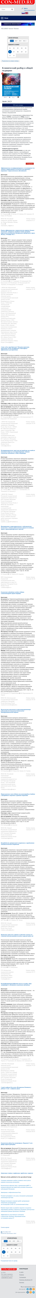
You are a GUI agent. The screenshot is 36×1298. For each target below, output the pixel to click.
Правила (21, 1274)
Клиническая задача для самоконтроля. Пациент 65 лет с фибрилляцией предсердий (17, 1143)
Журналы (16, 28)
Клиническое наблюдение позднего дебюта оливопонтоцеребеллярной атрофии (12, 592)
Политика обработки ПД (25, 1280)
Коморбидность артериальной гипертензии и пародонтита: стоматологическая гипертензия (18, 843)
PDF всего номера (18, 105)
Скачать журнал (5, 1227)
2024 (16, 41)
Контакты (21, 1282)
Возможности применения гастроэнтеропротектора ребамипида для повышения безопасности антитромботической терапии (16, 711)
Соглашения (22, 1277)
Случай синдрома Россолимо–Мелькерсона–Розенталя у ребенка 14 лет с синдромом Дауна (16, 1088)
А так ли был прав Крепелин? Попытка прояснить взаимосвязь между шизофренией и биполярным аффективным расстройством (15, 348)
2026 (24, 41)
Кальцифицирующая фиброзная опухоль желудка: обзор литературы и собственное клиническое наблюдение (16, 984)
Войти (26, 8)
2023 (11, 41)
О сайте (21, 1272)
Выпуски (11, 28)
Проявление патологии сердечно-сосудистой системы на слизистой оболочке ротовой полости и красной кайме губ (17, 935)
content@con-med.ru (6, 1277)
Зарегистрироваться (29, 10)
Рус (23, 13)
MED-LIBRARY (4, 28)
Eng (26, 13)
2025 (20, 41)
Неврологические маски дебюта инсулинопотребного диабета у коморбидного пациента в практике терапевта (18, 794)
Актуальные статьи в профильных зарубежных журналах (17, 1173)
